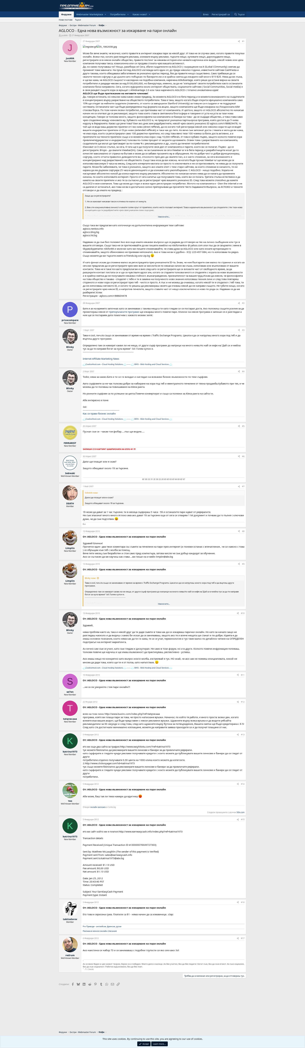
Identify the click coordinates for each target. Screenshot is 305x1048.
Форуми (66, 14)
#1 (243, 41)
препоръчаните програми (124, 311)
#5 (243, 426)
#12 (242, 701)
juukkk (64, 35)
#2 (243, 303)
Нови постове (65, 19)
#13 (242, 734)
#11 (242, 675)
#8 (243, 531)
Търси (78, 19)
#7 (243, 486)
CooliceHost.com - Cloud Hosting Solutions (104, 364)
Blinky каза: (90, 578)
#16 (242, 902)
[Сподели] (239, 41)
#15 (242, 819)
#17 (242, 938)
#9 (243, 564)
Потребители (117, 14)
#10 (242, 613)
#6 (243, 456)
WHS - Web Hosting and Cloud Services (151, 364)
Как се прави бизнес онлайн (99, 413)
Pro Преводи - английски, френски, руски (102, 926)
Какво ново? (140, 14)
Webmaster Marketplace (89, 14)
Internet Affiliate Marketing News (101, 358)
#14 (242, 784)
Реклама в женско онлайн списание (100, 931)
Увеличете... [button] (164, 216)
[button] (105, 14)
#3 (243, 330)
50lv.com (240, 812)
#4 (243, 371)
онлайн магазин (98, 807)
